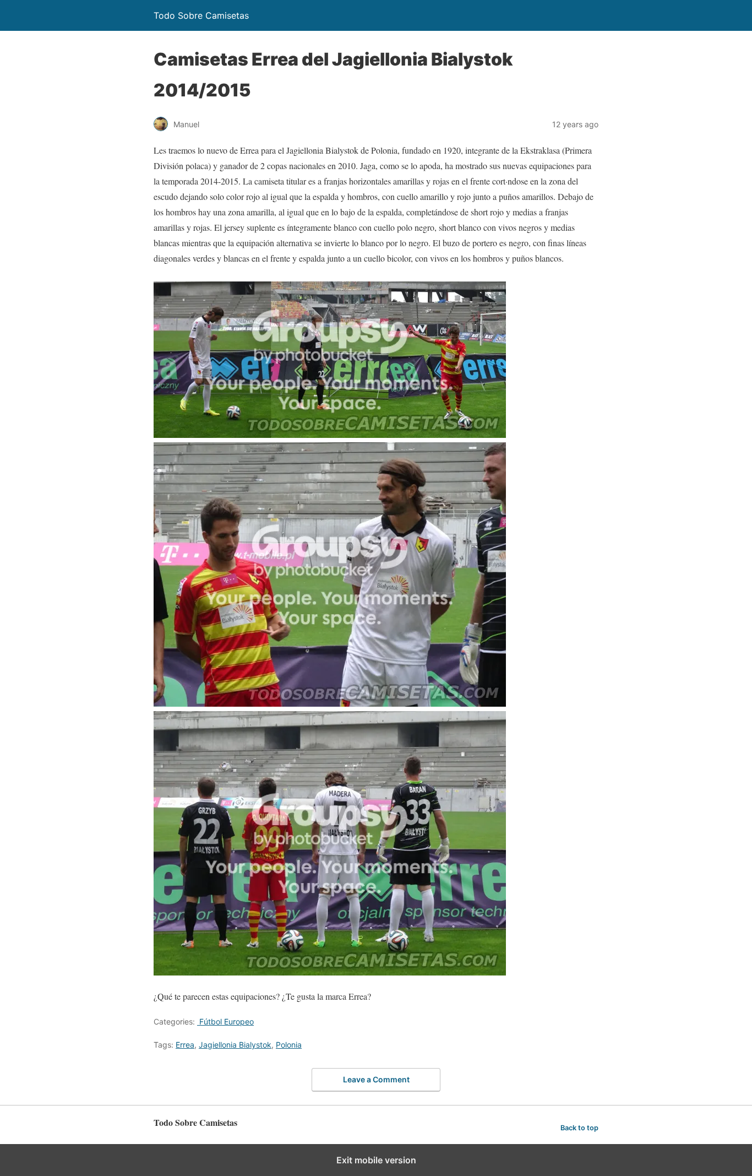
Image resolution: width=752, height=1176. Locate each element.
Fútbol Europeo (225, 1021)
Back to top (579, 1128)
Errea (185, 1044)
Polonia (289, 1044)
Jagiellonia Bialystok (235, 1044)
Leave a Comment (376, 1079)
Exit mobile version (376, 1160)
